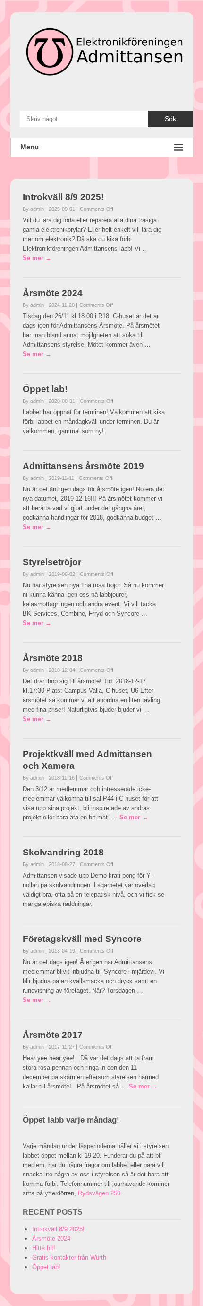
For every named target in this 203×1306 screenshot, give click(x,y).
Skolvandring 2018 (63, 852)
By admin (33, 209)
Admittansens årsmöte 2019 (83, 466)
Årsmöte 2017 (53, 1035)
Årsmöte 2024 (53, 293)
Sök (170, 118)
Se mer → (37, 257)
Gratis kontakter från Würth (69, 1257)
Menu (29, 147)
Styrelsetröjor (52, 562)
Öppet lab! (45, 389)
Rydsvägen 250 (99, 1193)
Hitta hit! (43, 1248)
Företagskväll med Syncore (82, 939)
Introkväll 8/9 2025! (63, 197)
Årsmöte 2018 (53, 658)
